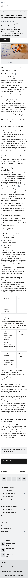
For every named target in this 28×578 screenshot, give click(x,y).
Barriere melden (5, 569)
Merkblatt (15, 186)
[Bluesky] (4, 479)
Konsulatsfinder (5, 426)
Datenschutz (4, 562)
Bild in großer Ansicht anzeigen (15, 51)
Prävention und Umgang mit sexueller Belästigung (12, 571)
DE (2, 2)
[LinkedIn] (24, 479)
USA (25, 139)
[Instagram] (19, 479)
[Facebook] (14, 479)
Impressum (3, 564)
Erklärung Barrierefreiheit (7, 567)
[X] (9, 479)
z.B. (17, 151)
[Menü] (25, 2)
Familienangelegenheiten (8, 11)
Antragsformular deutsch (7, 73)
